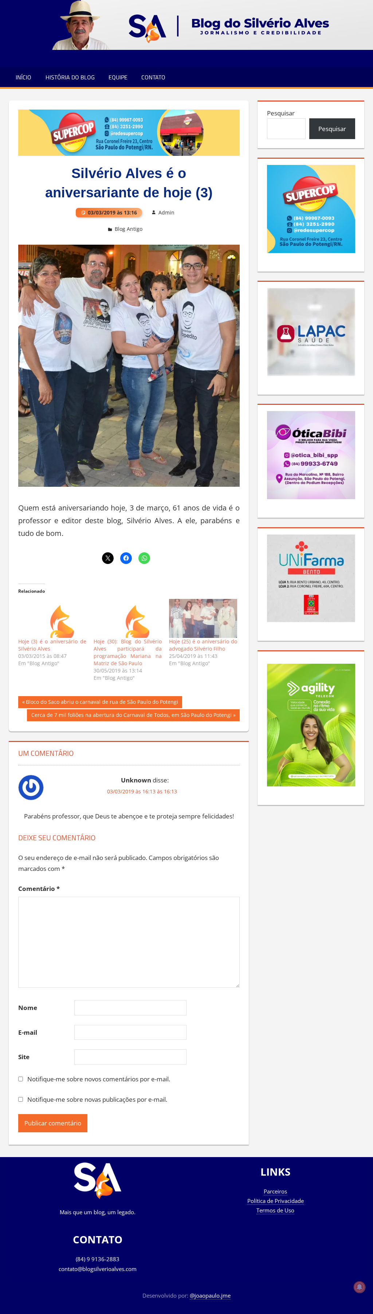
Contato (153, 77)
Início (23, 77)
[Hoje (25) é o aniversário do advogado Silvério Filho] (203, 618)
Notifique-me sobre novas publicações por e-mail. (97, 1099)
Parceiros (275, 1191)
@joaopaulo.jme (210, 1295)
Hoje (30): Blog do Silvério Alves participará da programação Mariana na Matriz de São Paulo (128, 652)
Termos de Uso (275, 1210)
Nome (27, 1007)
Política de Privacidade (275, 1200)
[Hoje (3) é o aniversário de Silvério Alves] (52, 618)
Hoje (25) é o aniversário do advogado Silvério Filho (203, 645)
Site (24, 1057)
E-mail (27, 1032)
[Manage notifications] (359, 1287)
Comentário (39, 888)
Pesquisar (281, 113)
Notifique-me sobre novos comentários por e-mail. (98, 1079)
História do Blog (70, 77)
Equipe (118, 77)
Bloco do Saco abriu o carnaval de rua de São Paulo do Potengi (101, 703)
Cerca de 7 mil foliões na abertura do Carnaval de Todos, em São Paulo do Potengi (131, 716)
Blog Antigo (128, 228)
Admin (166, 212)
